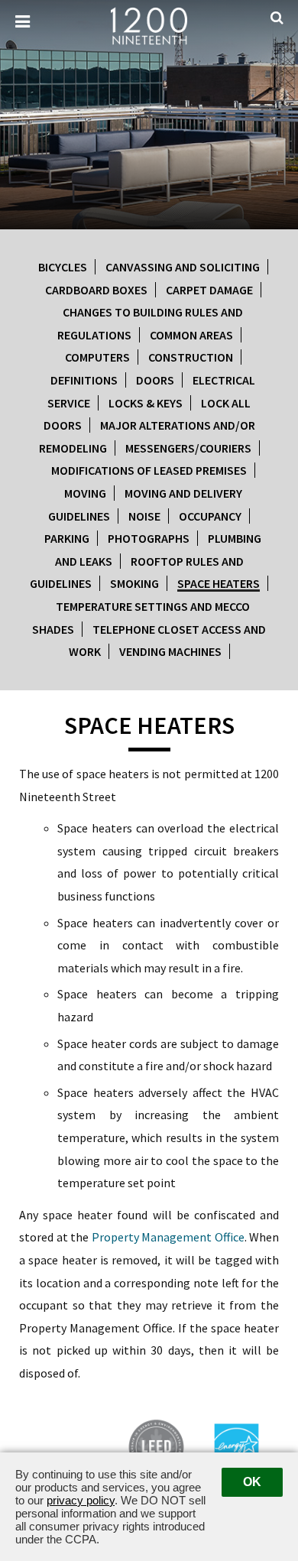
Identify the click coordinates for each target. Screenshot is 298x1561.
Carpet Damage (209, 289)
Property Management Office (168, 1237)
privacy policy (81, 1500)
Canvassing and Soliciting (182, 266)
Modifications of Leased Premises (149, 470)
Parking (66, 538)
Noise (144, 516)
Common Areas (191, 334)
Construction (190, 357)
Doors (155, 380)
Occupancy (210, 516)
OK (252, 1481)
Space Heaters (218, 583)
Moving (85, 493)
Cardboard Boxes (96, 289)
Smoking (134, 583)
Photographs (148, 538)
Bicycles (62, 266)
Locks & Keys (146, 403)
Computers (97, 357)
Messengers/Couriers (188, 448)
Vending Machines (170, 651)
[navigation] (22, 22)
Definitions (84, 380)
